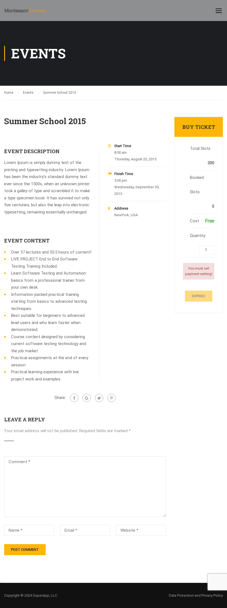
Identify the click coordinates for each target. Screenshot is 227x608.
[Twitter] (99, 398)
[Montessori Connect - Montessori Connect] (25, 13)
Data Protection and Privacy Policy (196, 595)
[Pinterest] (111, 398)
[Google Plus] (86, 398)
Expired (198, 296)
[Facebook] (74, 398)
